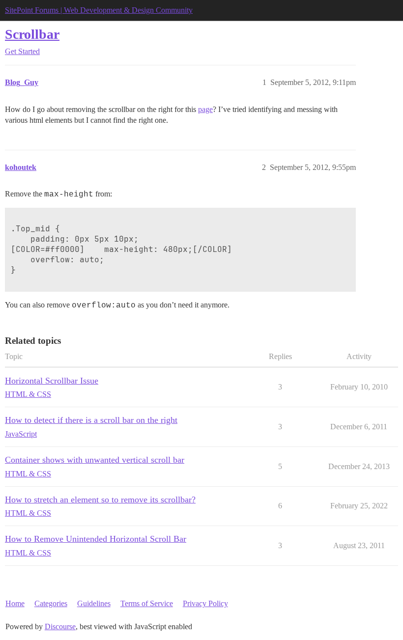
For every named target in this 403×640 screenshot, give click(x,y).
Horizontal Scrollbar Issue (51, 381)
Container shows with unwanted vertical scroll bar (94, 460)
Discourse (60, 626)
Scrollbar (32, 34)
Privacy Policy (205, 603)
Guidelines (94, 603)
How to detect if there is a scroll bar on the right (91, 420)
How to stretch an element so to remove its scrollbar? (100, 499)
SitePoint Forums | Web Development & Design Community (99, 10)
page (205, 109)
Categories (50, 603)
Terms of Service (146, 603)
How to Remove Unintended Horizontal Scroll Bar (95, 539)
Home (15, 603)
